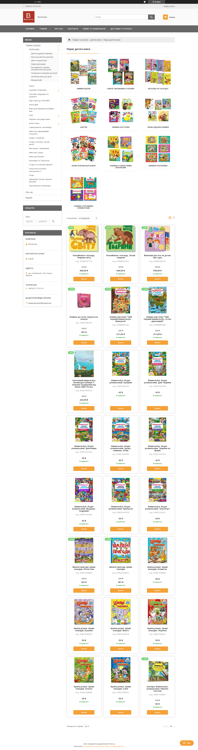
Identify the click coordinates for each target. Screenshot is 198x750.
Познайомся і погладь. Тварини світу (84, 256)
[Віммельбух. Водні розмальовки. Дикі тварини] (157, 363)
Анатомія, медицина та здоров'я (38, 95)
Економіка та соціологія (39, 161)
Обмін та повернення (94, 29)
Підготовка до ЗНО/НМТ (39, 101)
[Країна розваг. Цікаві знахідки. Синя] (121, 669)
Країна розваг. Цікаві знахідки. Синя (121, 688)
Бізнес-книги (34, 123)
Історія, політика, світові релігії (39, 143)
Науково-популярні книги (39, 119)
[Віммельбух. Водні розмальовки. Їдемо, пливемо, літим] (121, 429)
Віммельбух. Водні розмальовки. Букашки (121, 381)
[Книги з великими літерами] (121, 72)
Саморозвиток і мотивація (40, 127)
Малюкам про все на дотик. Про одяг (157, 256)
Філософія (33, 105)
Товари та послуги (80, 40)
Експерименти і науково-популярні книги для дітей (41, 69)
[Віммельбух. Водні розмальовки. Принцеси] (121, 489)
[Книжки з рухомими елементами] (83, 189)
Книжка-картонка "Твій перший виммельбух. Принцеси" (121, 319)
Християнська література (40, 186)
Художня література (37, 90)
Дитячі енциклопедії (39, 60)
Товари (43, 29)
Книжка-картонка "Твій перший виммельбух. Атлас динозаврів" (157, 319)
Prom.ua (112, 744)
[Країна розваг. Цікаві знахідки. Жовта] (121, 611)
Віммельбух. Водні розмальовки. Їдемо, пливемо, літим (120, 448)
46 (171, 726)
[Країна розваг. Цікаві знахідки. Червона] (157, 611)
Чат (188, 743)
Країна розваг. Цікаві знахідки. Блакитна (157, 568)
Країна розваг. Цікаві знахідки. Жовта (121, 629)
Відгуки (29, 198)
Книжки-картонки (120, 127)
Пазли (31, 86)
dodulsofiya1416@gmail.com (39, 303)
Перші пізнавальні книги (83, 166)
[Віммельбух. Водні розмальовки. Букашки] (121, 363)
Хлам (31, 175)
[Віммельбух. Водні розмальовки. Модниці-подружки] (84, 489)
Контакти (73, 29)
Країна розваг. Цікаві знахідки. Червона (157, 629)
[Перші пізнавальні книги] (83, 149)
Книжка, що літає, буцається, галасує (84, 318)
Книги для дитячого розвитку (42, 57)
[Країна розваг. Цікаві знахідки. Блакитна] (157, 550)
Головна (29, 29)
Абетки (83, 127)
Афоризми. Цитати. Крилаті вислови (40, 180)
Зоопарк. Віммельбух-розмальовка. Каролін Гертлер (158, 689)
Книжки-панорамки (158, 166)
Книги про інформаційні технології (39, 132)
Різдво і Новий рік (36, 138)
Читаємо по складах (158, 89)
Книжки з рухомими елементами (83, 207)
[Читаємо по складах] (158, 72)
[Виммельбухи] (83, 72)
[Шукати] (151, 17)
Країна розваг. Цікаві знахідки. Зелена (84, 688)
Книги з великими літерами (120, 89)
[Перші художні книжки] (158, 110)
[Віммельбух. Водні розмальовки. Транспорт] (157, 489)
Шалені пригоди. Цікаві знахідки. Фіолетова (83, 568)
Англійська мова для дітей (41, 77)
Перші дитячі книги (38, 64)
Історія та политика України (40, 165)
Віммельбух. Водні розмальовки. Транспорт (157, 508)
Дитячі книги (96, 40)
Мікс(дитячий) (36, 80)
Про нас (59, 29)
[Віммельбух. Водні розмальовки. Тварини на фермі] (157, 429)
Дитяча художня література (41, 54)
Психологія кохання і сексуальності (38, 170)
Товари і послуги (33, 45)
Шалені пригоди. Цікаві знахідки (120, 568)
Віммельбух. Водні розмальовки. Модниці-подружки (84, 509)
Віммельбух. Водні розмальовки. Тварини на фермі (157, 448)
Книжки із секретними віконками (121, 167)
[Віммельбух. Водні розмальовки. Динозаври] (84, 429)
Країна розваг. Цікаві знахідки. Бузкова (84, 629)
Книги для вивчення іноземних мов (41, 110)
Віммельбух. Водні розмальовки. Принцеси (121, 508)
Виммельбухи (83, 89)
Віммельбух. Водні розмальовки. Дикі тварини (157, 381)
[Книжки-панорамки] (158, 149)
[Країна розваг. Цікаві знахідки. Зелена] (84, 669)
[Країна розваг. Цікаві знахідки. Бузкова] (84, 611)
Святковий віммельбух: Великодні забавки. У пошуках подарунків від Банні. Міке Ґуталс (84, 383)
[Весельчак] (28, 22)
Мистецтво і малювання (39, 148)
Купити (84, 279)
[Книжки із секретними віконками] (121, 149)
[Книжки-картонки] (121, 110)
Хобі (31, 115)
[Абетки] (83, 110)
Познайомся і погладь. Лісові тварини (120, 256)
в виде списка (174, 218)
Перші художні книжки (158, 127)
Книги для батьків (36, 157)
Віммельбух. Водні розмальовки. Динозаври (84, 447)
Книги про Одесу (36, 153)
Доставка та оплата (121, 29)
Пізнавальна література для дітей (44, 73)
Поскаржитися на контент (92, 746)
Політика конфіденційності (114, 746)
